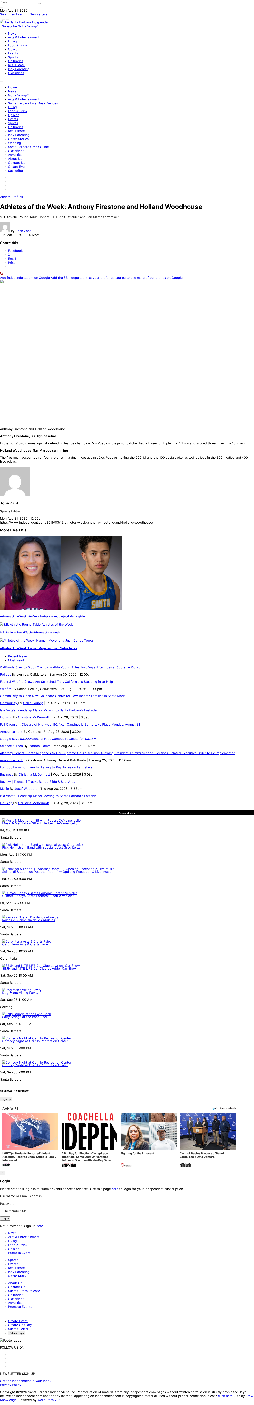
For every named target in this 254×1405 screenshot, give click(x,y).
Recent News (18, 656)
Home (12, 87)
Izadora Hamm (40, 746)
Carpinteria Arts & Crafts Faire (25, 944)
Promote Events (20, 1307)
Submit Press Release (24, 1291)
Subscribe (10, 26)
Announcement (11, 732)
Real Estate (16, 65)
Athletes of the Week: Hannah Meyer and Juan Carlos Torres (38, 648)
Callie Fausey (33, 703)
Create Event (18, 167)
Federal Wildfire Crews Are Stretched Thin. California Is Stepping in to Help (56, 682)
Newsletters (38, 14)
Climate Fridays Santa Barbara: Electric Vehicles (38, 896)
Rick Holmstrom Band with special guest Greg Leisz (41, 847)
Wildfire (6, 689)
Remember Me (15, 1211)
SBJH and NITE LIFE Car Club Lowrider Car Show (39, 968)
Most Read (16, 660)
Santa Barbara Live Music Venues (33, 103)
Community (9, 703)
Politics (6, 674)
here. (40, 1226)
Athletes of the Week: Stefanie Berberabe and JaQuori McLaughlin (42, 616)
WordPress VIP (48, 1400)
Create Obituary (20, 1325)
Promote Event (19, 1253)
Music (5, 789)
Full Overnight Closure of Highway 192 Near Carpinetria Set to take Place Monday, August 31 (70, 724)
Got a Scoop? (28, 26)
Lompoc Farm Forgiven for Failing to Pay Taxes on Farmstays (46, 767)
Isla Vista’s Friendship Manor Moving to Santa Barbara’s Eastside (48, 710)
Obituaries (15, 61)
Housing (6, 717)
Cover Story (17, 1276)
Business (7, 774)
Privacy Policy (10, 1385)
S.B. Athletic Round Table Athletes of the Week (30, 632)
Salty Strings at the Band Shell (25, 1017)
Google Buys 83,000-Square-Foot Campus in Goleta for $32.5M (48, 739)
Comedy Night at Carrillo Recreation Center (35, 1041)
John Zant (23, 231)
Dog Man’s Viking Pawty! (20, 993)
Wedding (14, 143)
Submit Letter (18, 1329)
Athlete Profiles (11, 197)
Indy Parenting (19, 69)
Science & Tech (12, 746)
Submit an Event (12, 14)
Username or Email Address (21, 1196)
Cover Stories (18, 139)
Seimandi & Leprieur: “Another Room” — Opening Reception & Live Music (56, 872)
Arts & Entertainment (23, 37)
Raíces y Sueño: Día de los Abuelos (28, 920)
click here (225, 1396)
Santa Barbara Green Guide (28, 147)
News (12, 33)
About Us (15, 159)
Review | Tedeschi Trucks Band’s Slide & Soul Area (38, 782)
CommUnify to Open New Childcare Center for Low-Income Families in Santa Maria (63, 696)
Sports (13, 57)
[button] (30, 1141)
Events (13, 53)
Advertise (15, 155)
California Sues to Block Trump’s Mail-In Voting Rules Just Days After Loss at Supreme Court (70, 667)
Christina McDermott (33, 717)
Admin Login (17, 1333)
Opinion (13, 49)
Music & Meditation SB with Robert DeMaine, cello (40, 823)
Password (7, 1204)
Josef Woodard (26, 789)
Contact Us (16, 163)
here (115, 1189)
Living (12, 41)
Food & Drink (17, 45)
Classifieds (16, 73)
